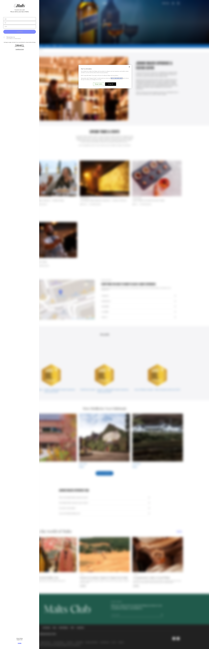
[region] (105, 76)
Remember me (11, 37)
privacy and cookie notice (116, 78)
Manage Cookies (99, 84)
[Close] (129, 67)
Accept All (110, 84)
